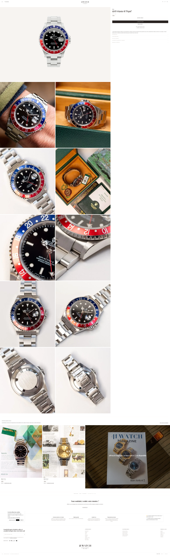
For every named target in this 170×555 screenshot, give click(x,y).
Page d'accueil (76, 493)
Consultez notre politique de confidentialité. (14, 517)
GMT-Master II (85, 493)
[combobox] (162, 553)
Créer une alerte (141, 21)
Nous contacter (87, 539)
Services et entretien (116, 42)
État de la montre (115, 38)
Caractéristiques (115, 36)
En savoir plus (114, 34)
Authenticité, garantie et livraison (118, 40)
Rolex (80, 493)
